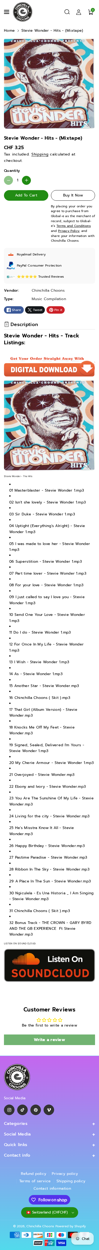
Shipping (40, 154)
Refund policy (33, 1173)
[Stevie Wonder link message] (49, 965)
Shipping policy (71, 1181)
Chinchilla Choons (40, 1226)
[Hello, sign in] (78, 12)
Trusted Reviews (51, 276)
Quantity (12, 170)
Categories (15, 1123)
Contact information (52, 1188)
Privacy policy (65, 1173)
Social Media (17, 1134)
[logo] (17, 1077)
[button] (7, 12)
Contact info (17, 1155)
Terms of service (35, 1181)
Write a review (49, 1040)
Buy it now (73, 195)
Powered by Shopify (70, 1226)
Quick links (15, 1145)
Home (9, 30)
